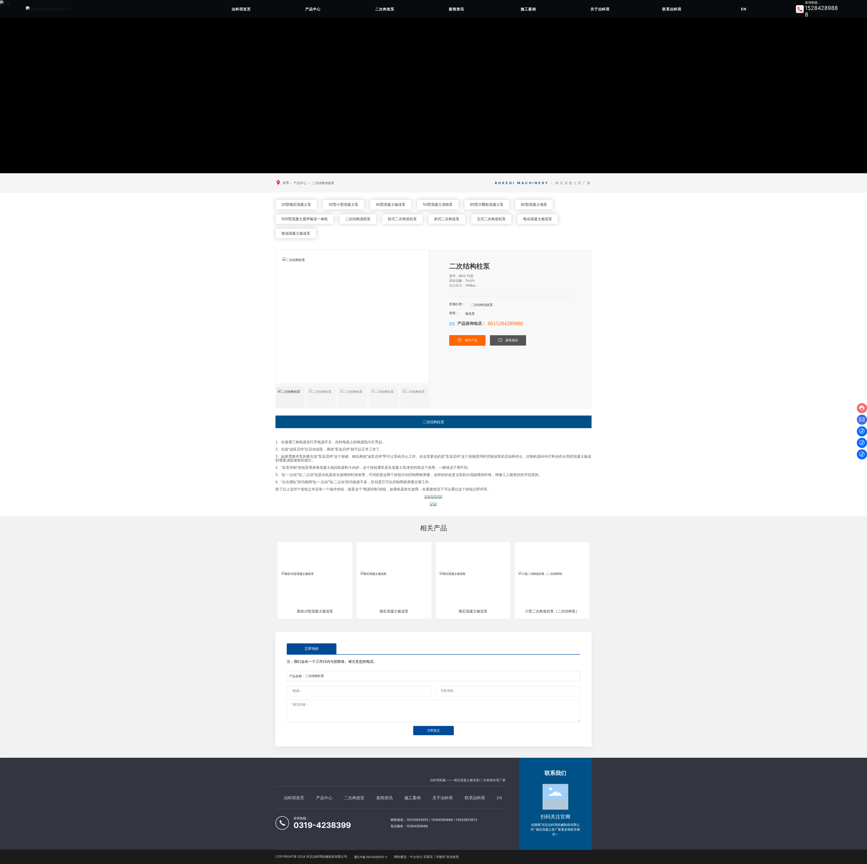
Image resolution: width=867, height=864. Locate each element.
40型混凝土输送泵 (391, 204)
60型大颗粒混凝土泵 (486, 204)
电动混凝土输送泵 (537, 219)
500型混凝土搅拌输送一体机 (304, 219)
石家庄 (428, 857)
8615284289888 (505, 323)
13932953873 (466, 820)
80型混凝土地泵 (534, 204)
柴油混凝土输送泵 (295, 233)
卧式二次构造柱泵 (402, 219)
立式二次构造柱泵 (491, 219)
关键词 (440, 857)
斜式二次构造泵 (446, 219)
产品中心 (300, 183)
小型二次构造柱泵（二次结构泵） (552, 611)
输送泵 (470, 313)
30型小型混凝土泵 (343, 204)
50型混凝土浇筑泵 (438, 204)
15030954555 (417, 820)
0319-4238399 (322, 825)
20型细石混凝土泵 (296, 204)
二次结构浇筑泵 (323, 183)
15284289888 (417, 826)
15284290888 (442, 820)
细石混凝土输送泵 (394, 611)
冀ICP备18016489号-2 (370, 857)
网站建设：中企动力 (408, 857)
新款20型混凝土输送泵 (315, 611)
